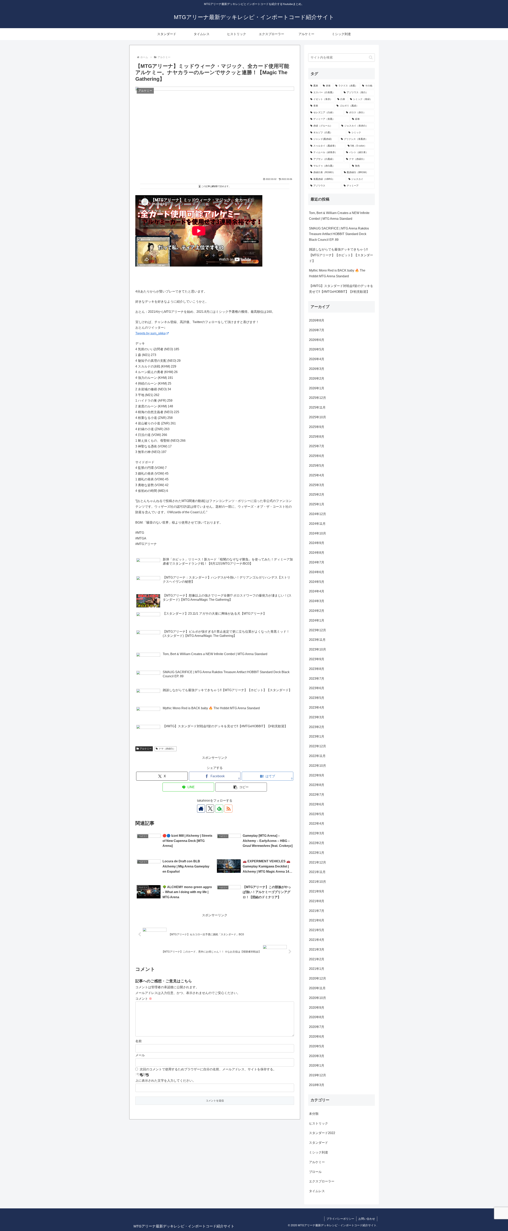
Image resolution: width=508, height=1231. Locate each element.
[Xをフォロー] (210, 809)
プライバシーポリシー (340, 1218)
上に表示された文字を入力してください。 (165, 1080)
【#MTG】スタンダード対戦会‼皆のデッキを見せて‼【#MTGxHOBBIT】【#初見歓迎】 (341, 288)
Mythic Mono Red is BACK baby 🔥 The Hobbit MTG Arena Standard (337, 273)
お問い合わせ (366, 1218)
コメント (143, 998)
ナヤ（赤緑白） (167, 748)
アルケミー (146, 748)
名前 (138, 1041)
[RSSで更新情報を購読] (228, 809)
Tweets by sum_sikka (150, 333)
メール (140, 1055)
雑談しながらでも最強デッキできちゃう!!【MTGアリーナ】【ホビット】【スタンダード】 (341, 255)
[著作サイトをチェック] (201, 809)
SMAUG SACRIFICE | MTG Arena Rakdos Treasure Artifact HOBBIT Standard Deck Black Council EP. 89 (339, 234)
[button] (241, 787)
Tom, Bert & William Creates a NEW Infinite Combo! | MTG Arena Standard (339, 215)
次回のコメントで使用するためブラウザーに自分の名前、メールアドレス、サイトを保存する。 (208, 1069)
